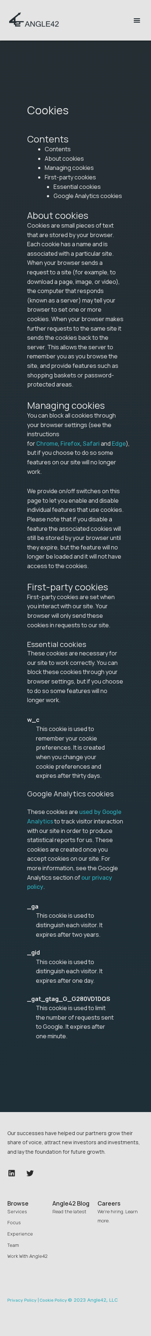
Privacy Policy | (23, 1300)
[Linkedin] (12, 1173)
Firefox (70, 443)
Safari (91, 443)
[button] (137, 20)
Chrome (47, 443)
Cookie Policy (53, 1300)
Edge (119, 443)
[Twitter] (30, 1173)
